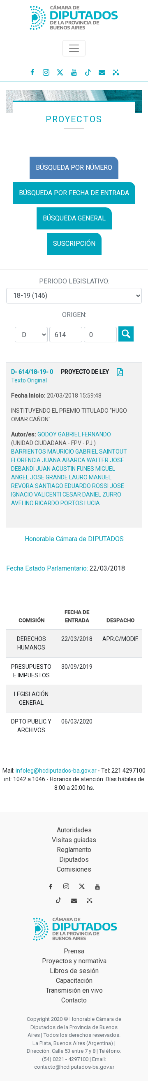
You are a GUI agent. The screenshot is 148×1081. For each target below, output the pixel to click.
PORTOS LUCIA (80, 503)
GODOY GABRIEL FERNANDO (74, 434)
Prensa (74, 951)
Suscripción (74, 243)
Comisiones (74, 869)
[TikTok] (88, 72)
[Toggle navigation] (74, 48)
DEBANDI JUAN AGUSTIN (44, 468)
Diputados (74, 859)
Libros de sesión (74, 971)
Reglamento (74, 850)
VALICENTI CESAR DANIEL (68, 494)
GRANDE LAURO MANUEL (78, 477)
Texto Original (29, 380)
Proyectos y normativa (74, 961)
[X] (60, 72)
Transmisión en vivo (74, 990)
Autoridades (74, 830)
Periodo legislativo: (74, 281)
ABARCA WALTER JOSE (93, 460)
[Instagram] (46, 72)
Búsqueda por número (74, 167)
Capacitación (74, 980)
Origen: (74, 315)
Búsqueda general (74, 218)
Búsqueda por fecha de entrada (74, 193)
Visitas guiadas (74, 840)
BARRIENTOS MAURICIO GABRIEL (55, 451)
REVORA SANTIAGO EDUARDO (51, 486)
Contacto (74, 1000)
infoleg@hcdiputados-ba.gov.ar (57, 770)
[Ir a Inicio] (74, 16)
